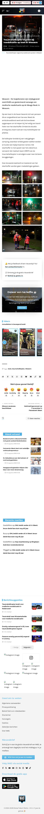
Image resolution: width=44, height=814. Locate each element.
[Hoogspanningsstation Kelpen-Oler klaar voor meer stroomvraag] (36, 470)
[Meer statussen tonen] (40, 2)
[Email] (31, 376)
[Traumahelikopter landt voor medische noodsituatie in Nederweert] (37, 606)
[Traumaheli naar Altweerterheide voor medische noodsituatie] (37, 618)
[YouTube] (9, 768)
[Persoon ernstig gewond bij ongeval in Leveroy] (37, 638)
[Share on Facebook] (8, 376)
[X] (6, 768)
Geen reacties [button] (35, 418)
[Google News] (13, 768)
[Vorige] (4, 342)
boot (9, 369)
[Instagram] (16, 768)
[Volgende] (39, 342)
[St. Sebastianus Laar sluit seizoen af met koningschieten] (36, 461)
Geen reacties (35, 46)
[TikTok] (30, 768)
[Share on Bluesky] (26, 376)
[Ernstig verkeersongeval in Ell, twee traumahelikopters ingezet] (37, 628)
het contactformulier (13, 267)
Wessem (28, 369)
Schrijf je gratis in (15, 276)
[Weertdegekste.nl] (22, 10)
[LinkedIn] (20, 768)
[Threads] (23, 768)
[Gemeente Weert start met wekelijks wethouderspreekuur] (36, 451)
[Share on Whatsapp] (17, 376)
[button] (4, 10)
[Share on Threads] (21, 376)
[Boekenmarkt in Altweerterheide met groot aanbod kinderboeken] (36, 441)
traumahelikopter (18, 369)
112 (6, 46)
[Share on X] (12, 376)
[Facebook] (3, 768)
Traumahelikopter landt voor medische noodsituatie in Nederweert (13, 606)
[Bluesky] (26, 768)
